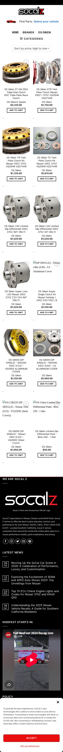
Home (15, 32)
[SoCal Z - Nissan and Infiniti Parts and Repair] (31, 10)
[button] (58, 702)
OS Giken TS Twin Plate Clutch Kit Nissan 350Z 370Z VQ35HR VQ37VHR (46, 162)
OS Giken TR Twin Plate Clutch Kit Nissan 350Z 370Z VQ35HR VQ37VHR (16, 162)
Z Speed (21, 102)
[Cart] (58, 11)
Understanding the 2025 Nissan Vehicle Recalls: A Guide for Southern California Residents (34, 608)
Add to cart (16, 110)
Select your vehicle (46, 21)
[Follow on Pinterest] (30, 541)
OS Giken (12, 102)
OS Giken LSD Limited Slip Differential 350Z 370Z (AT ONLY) (47, 229)
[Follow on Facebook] (5, 541)
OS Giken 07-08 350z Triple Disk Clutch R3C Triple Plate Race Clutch (16, 93)
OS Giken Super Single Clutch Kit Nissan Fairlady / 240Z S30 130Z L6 (46, 296)
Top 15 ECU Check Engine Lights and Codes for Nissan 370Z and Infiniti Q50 (35, 594)
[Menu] (5, 11)
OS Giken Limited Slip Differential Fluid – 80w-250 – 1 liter (46, 434)
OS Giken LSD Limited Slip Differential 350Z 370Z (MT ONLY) (16, 229)
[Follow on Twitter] (17, 541)
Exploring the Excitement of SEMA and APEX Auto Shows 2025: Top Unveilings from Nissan (33, 580)
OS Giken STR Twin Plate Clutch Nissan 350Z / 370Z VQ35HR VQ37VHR (47, 93)
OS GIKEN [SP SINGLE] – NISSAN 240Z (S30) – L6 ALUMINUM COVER (46, 364)
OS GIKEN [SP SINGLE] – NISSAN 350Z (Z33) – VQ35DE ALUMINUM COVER (16, 366)
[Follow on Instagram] (11, 541)
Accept (31, 738)
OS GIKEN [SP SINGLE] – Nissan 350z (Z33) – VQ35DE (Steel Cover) (16, 437)
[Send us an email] (24, 541)
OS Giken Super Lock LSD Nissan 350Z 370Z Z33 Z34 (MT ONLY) (16, 296)
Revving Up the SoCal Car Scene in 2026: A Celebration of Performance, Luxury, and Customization (34, 566)
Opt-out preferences (29, 746)
